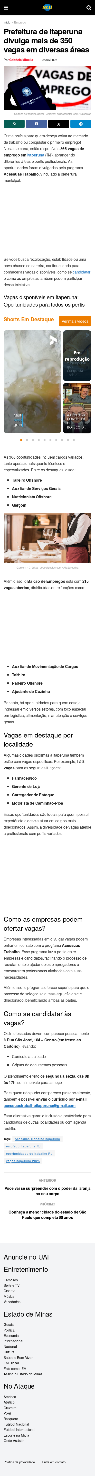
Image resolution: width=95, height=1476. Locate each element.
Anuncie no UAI (26, 1257)
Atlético (9, 1402)
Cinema (9, 1290)
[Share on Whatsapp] (14, 124)
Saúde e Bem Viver (18, 1357)
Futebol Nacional (16, 1424)
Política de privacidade (19, 1462)
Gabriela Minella (21, 59)
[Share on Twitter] (58, 124)
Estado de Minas (28, 1314)
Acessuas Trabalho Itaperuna (37, 1139)
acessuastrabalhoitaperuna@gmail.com (40, 1105)
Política (9, 1330)
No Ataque (19, 1386)
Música (9, 1296)
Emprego (20, 22)
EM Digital (11, 1362)
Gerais (9, 1324)
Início (7, 22)
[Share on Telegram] (80, 124)
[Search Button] (88, 7)
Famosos (11, 1279)
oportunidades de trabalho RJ (29, 1153)
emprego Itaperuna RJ (23, 1146)
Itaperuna (36, 155)
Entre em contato (54, 1462)
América (10, 1396)
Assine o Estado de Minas (23, 1373)
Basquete (11, 1418)
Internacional (13, 1340)
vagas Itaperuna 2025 (23, 1161)
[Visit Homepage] (47, 7)
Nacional (10, 1346)
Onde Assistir (13, 1440)
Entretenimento (26, 1269)
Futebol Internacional (19, 1429)
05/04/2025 (49, 59)
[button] (21, 440)
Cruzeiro (10, 1407)
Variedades (12, 1301)
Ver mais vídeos (75, 321)
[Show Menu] (6, 7)
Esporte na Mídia (16, 1435)
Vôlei (7, 1413)
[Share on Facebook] (36, 124)
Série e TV (11, 1285)
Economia (11, 1335)
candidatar (81, 272)
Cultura (9, 1351)
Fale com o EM (15, 1368)
